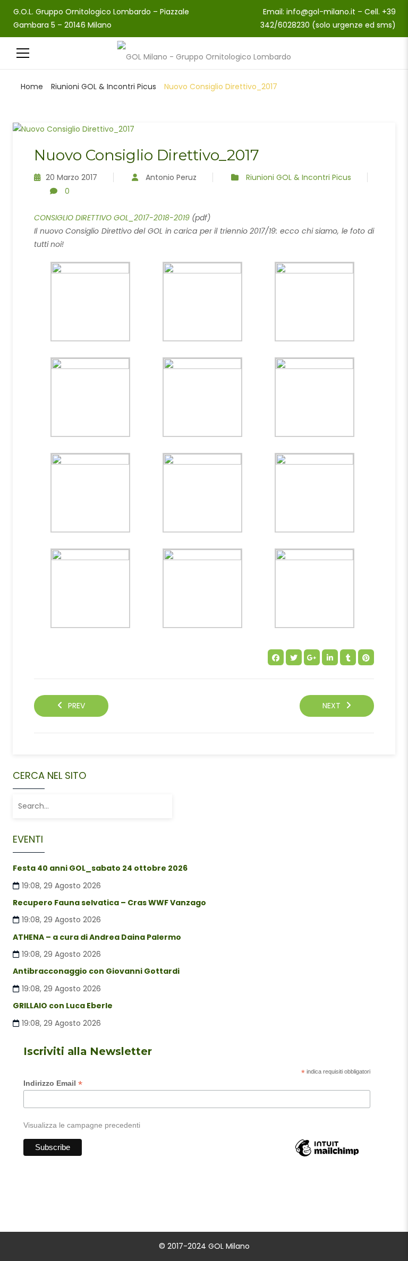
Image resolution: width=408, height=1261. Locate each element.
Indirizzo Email (52, 1083)
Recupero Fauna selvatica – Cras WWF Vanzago (109, 902)
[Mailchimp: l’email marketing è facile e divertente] (327, 1156)
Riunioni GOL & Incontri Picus (103, 86)
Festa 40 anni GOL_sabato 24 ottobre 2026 (100, 868)
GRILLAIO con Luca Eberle (63, 1005)
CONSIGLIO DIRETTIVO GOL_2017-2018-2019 (112, 217)
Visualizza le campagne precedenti (81, 1125)
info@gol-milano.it (320, 11)
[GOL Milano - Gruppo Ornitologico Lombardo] (204, 53)
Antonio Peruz (171, 177)
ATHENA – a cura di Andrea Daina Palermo (97, 937)
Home (32, 86)
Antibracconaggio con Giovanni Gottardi (96, 971)
